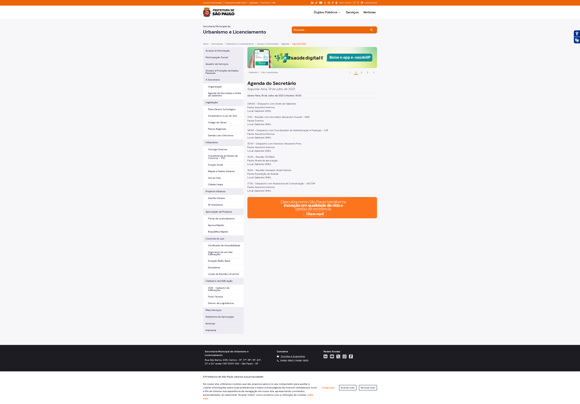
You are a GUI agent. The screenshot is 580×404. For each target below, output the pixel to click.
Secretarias (217, 43)
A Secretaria (213, 79)
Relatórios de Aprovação (220, 316)
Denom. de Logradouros (221, 303)
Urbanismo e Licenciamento (240, 43)
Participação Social (217, 57)
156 (273, 3)
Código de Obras (217, 122)
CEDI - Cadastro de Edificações (218, 289)
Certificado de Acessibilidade (224, 245)
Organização (215, 86)
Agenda (285, 43)
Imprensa (211, 330)
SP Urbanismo (215, 204)
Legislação (253, 3)
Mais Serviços (213, 310)
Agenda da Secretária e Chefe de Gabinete (224, 94)
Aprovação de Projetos (219, 211)
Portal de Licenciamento (221, 218)
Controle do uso (215, 238)
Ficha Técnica (215, 296)
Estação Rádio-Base (219, 260)
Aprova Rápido (216, 225)
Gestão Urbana (216, 198)
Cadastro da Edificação (219, 281)
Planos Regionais (217, 129)
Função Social (215, 164)
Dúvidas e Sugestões (293, 356)
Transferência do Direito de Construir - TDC (223, 157)
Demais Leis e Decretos (220, 135)
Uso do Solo (214, 177)
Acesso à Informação (267, 43)
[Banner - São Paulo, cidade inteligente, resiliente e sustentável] (312, 207)
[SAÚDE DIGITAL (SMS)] (312, 57)
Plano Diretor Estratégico (222, 109)
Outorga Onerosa (217, 149)
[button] (373, 72)
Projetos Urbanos (215, 191)
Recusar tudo (368, 387)
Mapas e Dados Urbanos (221, 171)
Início (205, 43)
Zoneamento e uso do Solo (222, 115)
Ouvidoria (265, 3)
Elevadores (214, 267)
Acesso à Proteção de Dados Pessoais (222, 72)
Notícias (210, 323)
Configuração (328, 387)
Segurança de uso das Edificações (220, 253)
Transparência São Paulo (235, 3)
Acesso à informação (212, 3)
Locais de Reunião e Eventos (223, 274)
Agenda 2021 (299, 43)
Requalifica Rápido (218, 231)
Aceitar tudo (348, 387)
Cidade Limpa (215, 184)
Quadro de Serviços (217, 64)
